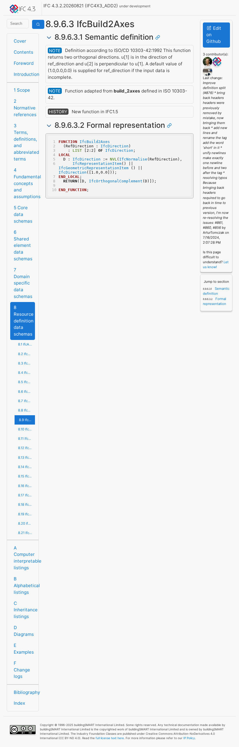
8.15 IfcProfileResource (26, 476)
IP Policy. (189, 738)
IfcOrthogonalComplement (116, 181)
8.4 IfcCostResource (26, 373)
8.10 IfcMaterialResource (26, 429)
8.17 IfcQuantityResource (26, 495)
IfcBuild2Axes (95, 141)
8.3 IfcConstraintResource (26, 363)
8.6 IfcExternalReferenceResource (26, 392)
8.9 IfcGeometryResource (27, 420)
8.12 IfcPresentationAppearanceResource (26, 448)
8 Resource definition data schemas (24, 321)
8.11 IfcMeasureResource (26, 439)
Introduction (24, 74)
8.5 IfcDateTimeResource (26, 382)
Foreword (24, 63)
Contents (23, 52)
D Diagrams (24, 631)
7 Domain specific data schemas (23, 283)
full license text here (110, 738)
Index (19, 703)
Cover (20, 41)
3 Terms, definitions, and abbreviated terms (24, 142)
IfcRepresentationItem (97, 163)
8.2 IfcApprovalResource (26, 354)
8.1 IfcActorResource (26, 344)
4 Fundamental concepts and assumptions (24, 183)
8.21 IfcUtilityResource (26, 533)
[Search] (38, 24)
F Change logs (22, 669)
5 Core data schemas (23, 214)
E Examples (24, 649)
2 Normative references (24, 107)
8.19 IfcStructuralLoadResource (26, 514)
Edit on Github (213, 34)
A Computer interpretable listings (24, 557)
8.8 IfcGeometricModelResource (26, 410)
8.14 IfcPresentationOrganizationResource (26, 467)
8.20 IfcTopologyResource (26, 523)
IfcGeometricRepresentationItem (94, 168)
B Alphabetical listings (24, 585)
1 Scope (22, 90)
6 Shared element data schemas (23, 245)
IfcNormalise (133, 159)
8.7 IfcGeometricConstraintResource (26, 401)
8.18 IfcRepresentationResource (26, 504)
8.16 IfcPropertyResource (26, 486)
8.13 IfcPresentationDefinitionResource (26, 457)
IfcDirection (115, 146)
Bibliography (24, 692)
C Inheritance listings (24, 610)
